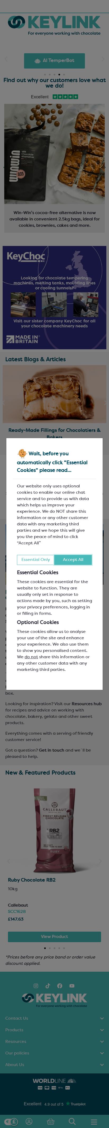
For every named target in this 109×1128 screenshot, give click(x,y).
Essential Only (35, 560)
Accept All (73, 560)
